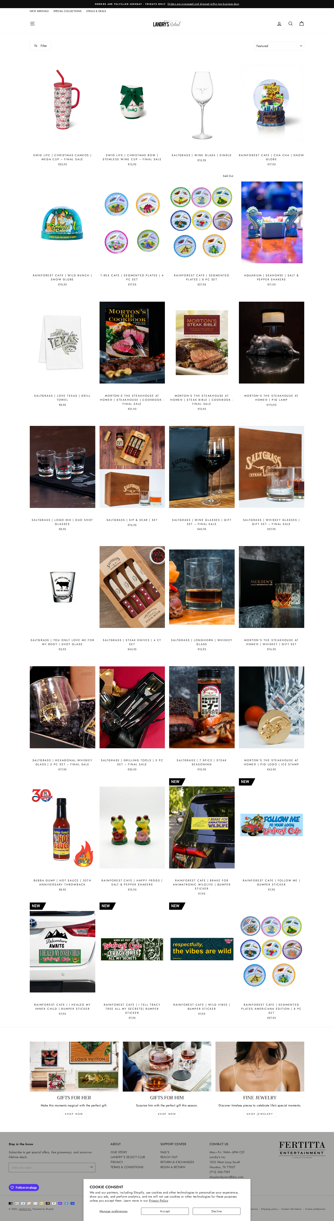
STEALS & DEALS (96, 11)
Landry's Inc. (25, 1209)
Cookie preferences (315, 1209)
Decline (216, 1211)
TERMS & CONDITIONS (127, 1167)
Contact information (291, 1209)
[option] (167, 4)
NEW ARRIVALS (39, 11)
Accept (165, 1211)
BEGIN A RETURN (172, 1167)
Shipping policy (269, 1209)
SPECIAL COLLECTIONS (67, 11)
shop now (74, 1114)
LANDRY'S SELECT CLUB (128, 1157)
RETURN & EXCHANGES (177, 1162)
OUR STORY (119, 1152)
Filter (43, 46)
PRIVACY (117, 1162)
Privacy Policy (158, 1200)
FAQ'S (165, 1152)
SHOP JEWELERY (260, 1114)
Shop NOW (167, 1114)
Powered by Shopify (43, 1209)
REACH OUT (169, 1157)
